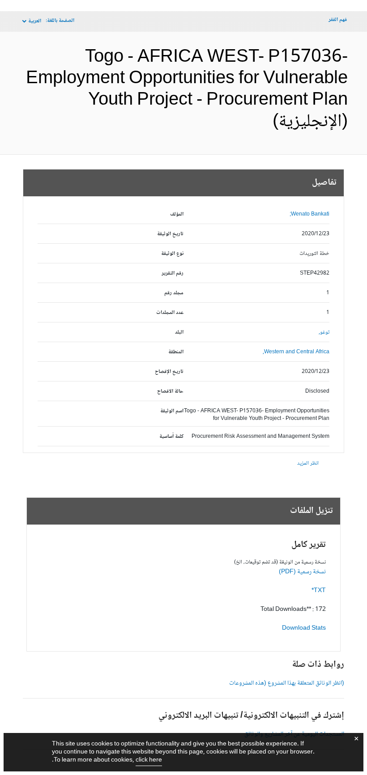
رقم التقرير (173, 273)
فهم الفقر (338, 20)
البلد (179, 332)
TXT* (319, 590)
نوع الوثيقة (172, 254)
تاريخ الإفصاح (169, 372)
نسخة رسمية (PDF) (302, 572)
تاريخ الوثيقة (170, 234)
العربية (34, 21)
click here (149, 760)
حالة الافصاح (170, 391)
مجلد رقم (174, 293)
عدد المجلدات (170, 313)
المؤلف (177, 214)
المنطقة (176, 352)
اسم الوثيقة (172, 411)
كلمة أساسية (171, 436)
